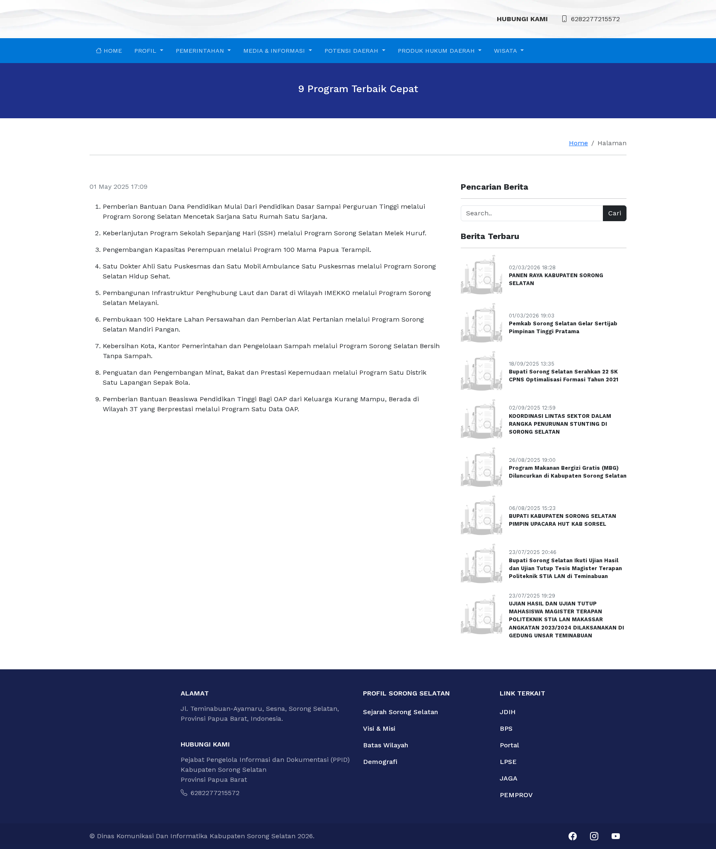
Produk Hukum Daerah (437, 50)
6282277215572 (595, 19)
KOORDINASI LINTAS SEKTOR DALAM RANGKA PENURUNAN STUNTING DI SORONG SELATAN (560, 424)
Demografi (380, 762)
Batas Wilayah (385, 745)
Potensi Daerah (352, 50)
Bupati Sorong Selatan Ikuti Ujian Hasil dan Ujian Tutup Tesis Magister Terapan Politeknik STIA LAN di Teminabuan (565, 568)
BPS (506, 728)
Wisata (506, 50)
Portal (509, 745)
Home (112, 50)
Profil (146, 50)
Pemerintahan (201, 50)
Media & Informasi (275, 50)
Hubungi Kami (522, 19)
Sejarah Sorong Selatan (400, 712)
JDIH (507, 712)
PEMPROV (516, 795)
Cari (614, 213)
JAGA (509, 778)
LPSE (508, 762)
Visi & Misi (379, 728)
